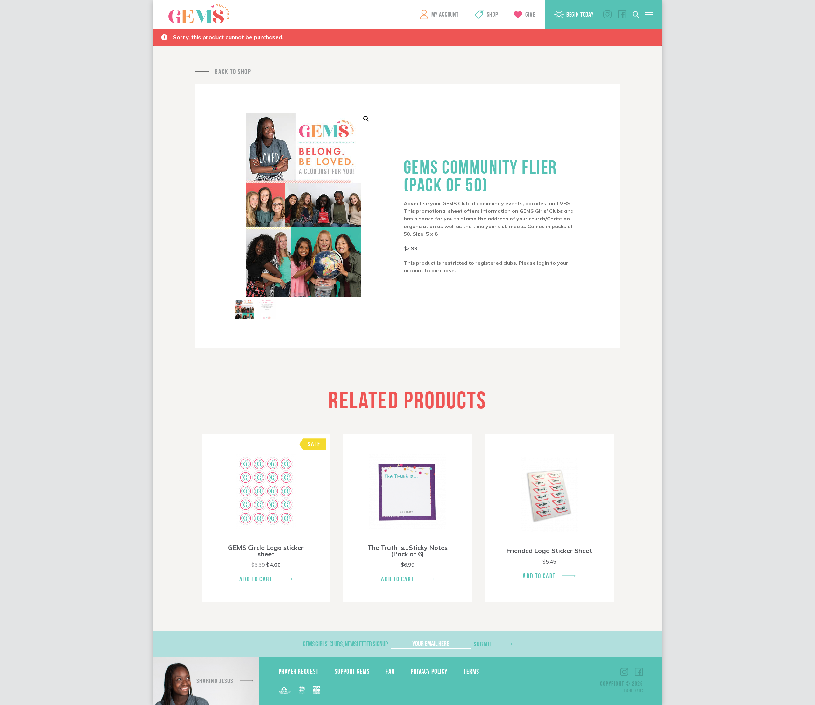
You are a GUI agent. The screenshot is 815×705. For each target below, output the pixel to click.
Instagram (607, 14)
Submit (483, 644)
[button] (366, 119)
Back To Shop (233, 71)
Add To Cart (255, 579)
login (543, 263)
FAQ (390, 671)
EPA (316, 690)
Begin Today (580, 14)
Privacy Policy (429, 671)
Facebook (622, 14)
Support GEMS (352, 671)
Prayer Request (299, 671)
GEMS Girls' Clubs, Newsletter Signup (345, 643)
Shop (492, 14)
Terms (471, 671)
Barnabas (285, 690)
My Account (445, 14)
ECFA (302, 690)
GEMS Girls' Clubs (199, 13)
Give (530, 14)
